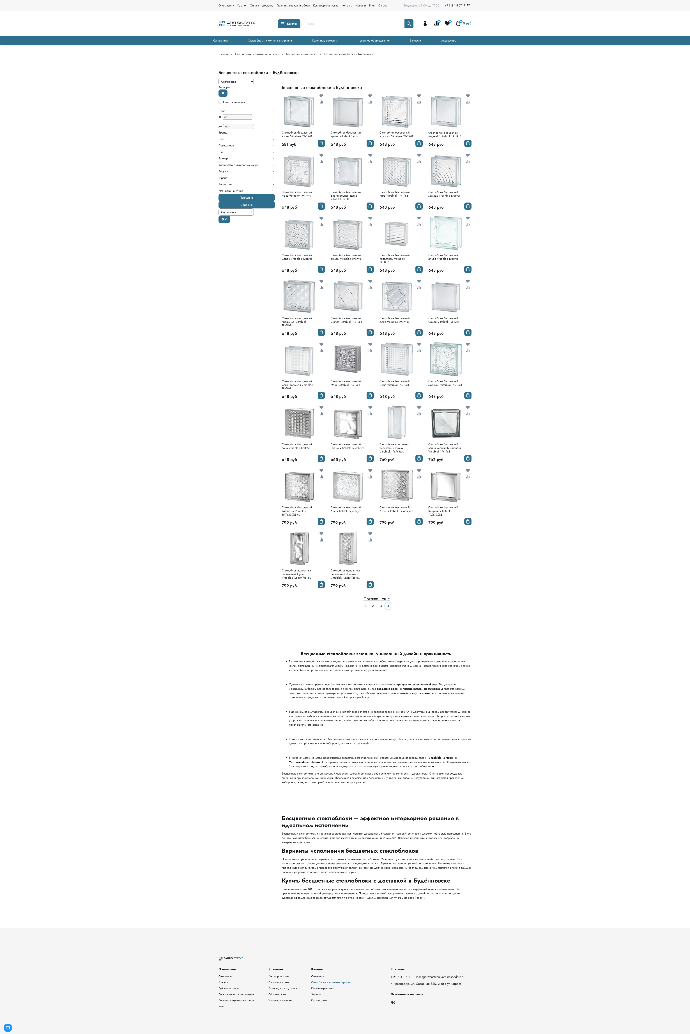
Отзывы (382, 5)
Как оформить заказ (325, 5)
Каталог (242, 5)
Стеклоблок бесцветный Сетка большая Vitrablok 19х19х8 (297, 384)
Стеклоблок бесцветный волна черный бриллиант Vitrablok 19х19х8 (444, 448)
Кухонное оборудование (374, 40)
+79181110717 (400, 977)
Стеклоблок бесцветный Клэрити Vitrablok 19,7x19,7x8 (443, 511)
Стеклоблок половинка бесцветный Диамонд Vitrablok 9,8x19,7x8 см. (345, 574)
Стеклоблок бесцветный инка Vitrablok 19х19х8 (395, 194)
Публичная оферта (228, 988)
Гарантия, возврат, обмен (282, 988)
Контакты (347, 5)
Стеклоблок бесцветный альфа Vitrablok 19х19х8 (443, 257)
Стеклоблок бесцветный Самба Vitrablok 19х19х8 (443, 320)
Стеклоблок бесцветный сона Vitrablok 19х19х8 (297, 446)
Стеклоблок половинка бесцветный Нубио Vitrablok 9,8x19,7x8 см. (297, 574)
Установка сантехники (280, 1000)
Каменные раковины (325, 40)
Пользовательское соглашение (236, 994)
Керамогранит (319, 1000)
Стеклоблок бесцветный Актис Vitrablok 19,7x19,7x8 (396, 509)
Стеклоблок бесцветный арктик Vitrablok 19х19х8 (346, 134)
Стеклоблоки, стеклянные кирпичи (270, 40)
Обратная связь (277, 994)
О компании (226, 5)
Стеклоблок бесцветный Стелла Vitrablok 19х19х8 (346, 320)
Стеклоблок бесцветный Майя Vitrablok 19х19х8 (346, 383)
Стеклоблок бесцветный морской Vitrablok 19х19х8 (445, 383)
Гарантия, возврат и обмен (293, 5)
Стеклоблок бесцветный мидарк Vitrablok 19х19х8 (444, 194)
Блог (372, 5)
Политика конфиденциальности (236, 1000)
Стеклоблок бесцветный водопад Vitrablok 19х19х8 (396, 134)
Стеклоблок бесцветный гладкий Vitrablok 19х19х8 (444, 134)
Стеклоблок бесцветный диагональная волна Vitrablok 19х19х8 (346, 195)
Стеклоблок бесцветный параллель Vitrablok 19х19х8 (395, 258)
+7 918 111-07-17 (455, 5)
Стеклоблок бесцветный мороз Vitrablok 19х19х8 (297, 257)
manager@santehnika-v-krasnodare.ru (440, 977)
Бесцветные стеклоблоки (301, 54)
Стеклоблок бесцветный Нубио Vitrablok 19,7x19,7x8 (348, 446)
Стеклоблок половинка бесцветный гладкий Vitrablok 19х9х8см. (394, 448)
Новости (361, 5)
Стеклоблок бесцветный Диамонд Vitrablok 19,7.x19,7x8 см (297, 511)
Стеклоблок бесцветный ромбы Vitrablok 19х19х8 (346, 257)
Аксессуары (448, 40)
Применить (247, 198)
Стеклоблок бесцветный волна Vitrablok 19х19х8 (297, 134)
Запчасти (415, 40)
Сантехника (220, 40)
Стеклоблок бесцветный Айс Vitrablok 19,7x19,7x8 (346, 509)
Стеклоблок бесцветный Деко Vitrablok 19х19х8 (395, 320)
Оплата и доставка (261, 5)
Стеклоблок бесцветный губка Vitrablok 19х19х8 (297, 194)
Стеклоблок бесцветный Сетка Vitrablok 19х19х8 (395, 383)
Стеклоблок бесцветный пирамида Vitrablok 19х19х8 (297, 321)
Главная (223, 54)
